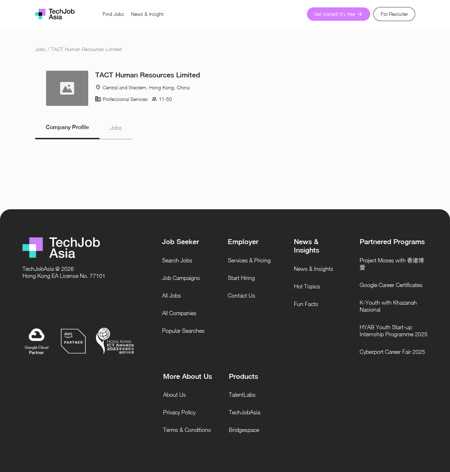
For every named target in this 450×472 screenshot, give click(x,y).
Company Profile (67, 127)
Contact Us (241, 295)
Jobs (40, 49)
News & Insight (147, 14)
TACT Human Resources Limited (86, 49)
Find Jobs (113, 14)
